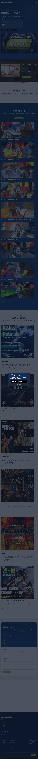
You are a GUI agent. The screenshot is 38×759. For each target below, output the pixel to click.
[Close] (28, 374)
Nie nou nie (19, 384)
